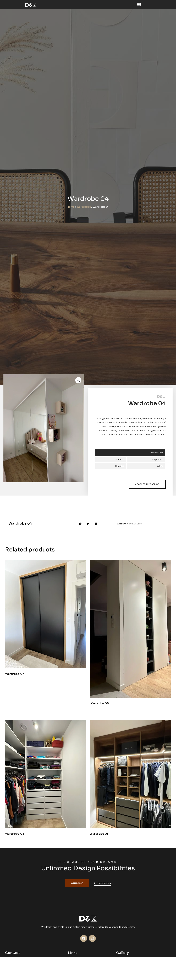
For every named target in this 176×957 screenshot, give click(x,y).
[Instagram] (92, 938)
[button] (147, 484)
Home (71, 206)
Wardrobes (83, 206)
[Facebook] (83, 938)
